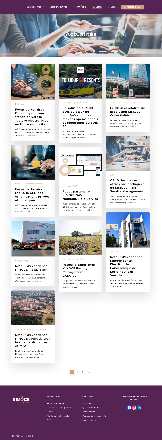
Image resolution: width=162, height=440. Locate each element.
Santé (119, 251)
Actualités (86, 403)
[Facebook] (129, 407)
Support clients (89, 420)
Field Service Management (59, 407)
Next (88, 372)
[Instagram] (134, 407)
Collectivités (115, 102)
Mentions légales (89, 412)
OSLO (112, 251)
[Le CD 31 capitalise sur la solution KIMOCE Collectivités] (128, 98)
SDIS (85, 102)
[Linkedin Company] (139, 407)
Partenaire (19, 104)
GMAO (50, 412)
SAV (112, 175)
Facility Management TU (73, 259)
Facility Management (72, 102)
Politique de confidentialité (94, 416)
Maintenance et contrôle (58, 416)
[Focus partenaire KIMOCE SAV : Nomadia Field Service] (80, 181)
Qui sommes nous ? (91, 407)
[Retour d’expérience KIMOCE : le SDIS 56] (33, 253)
